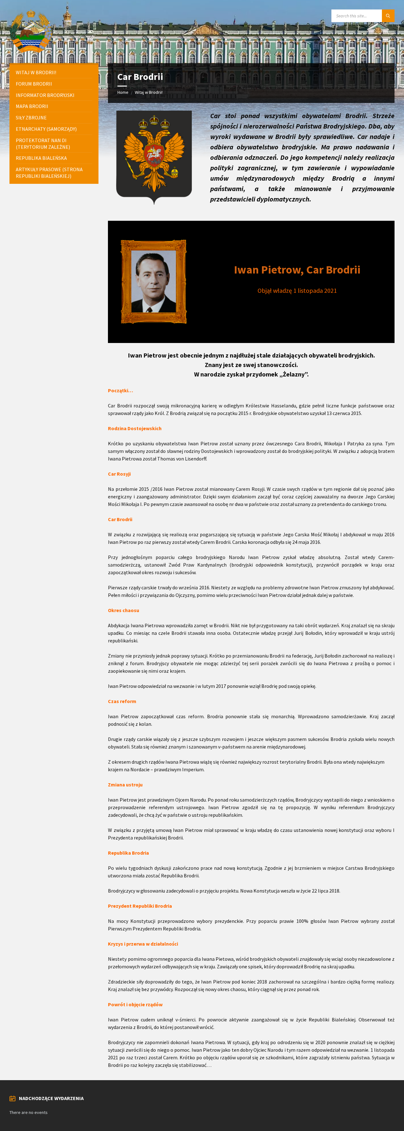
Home (122, 92)
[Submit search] (388, 15)
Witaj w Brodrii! (149, 92)
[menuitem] (54, 72)
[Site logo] (31, 51)
